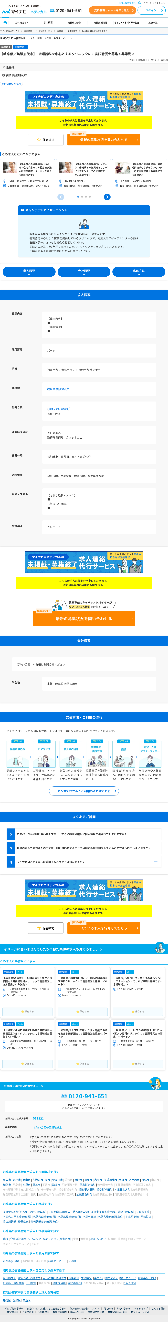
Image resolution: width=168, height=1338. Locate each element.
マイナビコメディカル (10, 31)
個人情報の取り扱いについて (85, 1308)
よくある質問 (158, 1308)
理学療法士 (13, 1311)
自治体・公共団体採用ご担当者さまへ (46, 1308)
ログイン (151, 10)
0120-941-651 (66, 10)
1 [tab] (78, 197)
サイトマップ (141, 1308)
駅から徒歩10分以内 (11, 83)
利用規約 (108, 1308)
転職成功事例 (74, 22)
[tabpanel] (27, 174)
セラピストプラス (140, 1311)
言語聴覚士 (29, 31)
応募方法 (139, 271)
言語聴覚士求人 (45, 31)
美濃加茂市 (72, 31)
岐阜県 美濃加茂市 (58, 389)
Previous (60, 197)
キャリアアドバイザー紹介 (127, 22)
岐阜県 (60, 31)
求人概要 (29, 271)
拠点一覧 (153, 22)
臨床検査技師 (60, 1311)
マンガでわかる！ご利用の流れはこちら (84, 791)
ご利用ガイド (22, 22)
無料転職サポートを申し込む (111, 10)
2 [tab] (82, 197)
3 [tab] (86, 197)
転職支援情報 (100, 22)
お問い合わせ (123, 1308)
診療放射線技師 (96, 1311)
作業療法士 (28, 1311)
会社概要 (84, 271)
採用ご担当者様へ (127, 2)
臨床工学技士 (77, 1311)
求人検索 (48, 22)
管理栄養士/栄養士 (117, 1311)
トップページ (5, 22)
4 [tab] (90, 197)
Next (107, 197)
